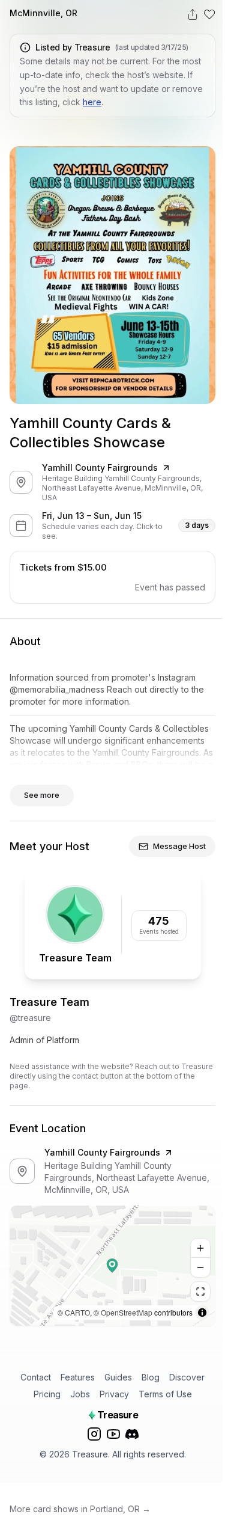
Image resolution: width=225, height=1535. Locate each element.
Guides (118, 1377)
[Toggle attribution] (202, 1312)
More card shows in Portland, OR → (80, 1509)
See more (41, 795)
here (92, 102)
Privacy (114, 1394)
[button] (112, 1265)
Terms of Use (165, 1394)
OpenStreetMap (126, 1312)
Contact (35, 1377)
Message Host (179, 846)
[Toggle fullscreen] (200, 1291)
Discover (187, 1377)
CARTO (77, 1312)
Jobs (80, 1394)
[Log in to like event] (209, 14)
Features (78, 1377)
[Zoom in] (200, 1248)
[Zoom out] (200, 1267)
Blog (151, 1377)
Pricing (47, 1394)
